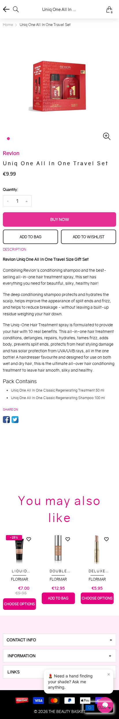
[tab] (59, 640)
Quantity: (10, 189)
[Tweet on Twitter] (15, 419)
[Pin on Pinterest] (23, 419)
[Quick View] (29, 549)
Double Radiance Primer (58, 571)
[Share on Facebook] (6, 419)
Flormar (19, 579)
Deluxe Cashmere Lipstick (97, 571)
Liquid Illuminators (19, 571)
